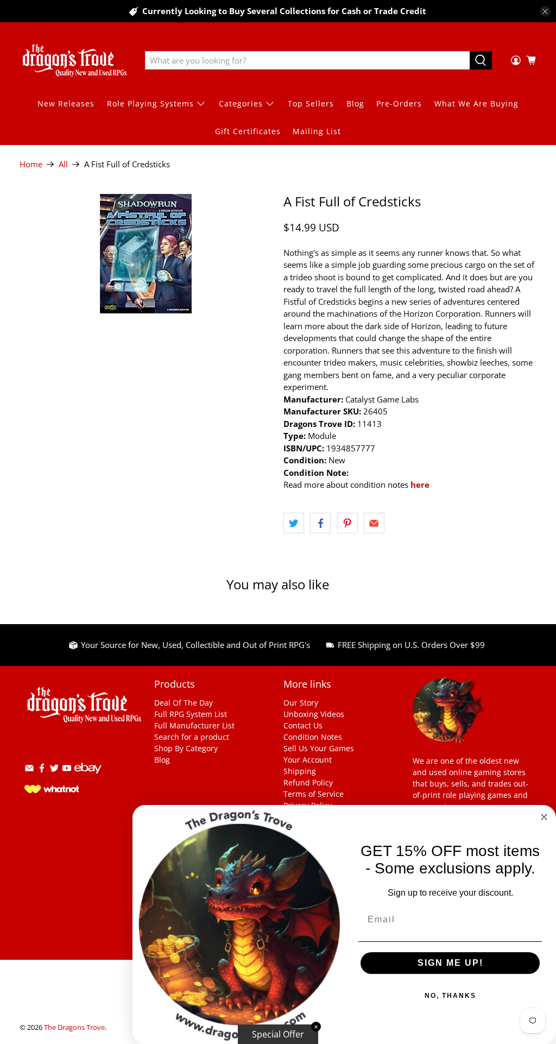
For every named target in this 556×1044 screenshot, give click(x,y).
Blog (355, 103)
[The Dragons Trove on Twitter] (54, 770)
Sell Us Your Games (318, 748)
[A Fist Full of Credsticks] (146, 253)
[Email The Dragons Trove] (29, 770)
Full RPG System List (190, 714)
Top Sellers (311, 103)
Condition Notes (312, 737)
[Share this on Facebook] (320, 523)
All (63, 164)
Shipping (299, 771)
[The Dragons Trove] (74, 60)
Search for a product (191, 737)
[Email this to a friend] (374, 523)
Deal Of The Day (183, 702)
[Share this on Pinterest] (347, 523)
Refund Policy (308, 782)
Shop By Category (186, 748)
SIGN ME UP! (450, 962)
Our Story (300, 702)
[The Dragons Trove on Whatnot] (51, 790)
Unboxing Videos (313, 714)
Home (31, 164)
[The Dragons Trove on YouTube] (67, 770)
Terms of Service (313, 794)
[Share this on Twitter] (293, 523)
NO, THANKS (450, 995)
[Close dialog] (544, 816)
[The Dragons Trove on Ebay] (88, 778)
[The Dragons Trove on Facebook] (42, 770)
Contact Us (303, 725)
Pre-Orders (399, 103)
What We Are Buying (476, 103)
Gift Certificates (248, 131)
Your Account (307, 759)
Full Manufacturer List (194, 725)
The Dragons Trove (74, 1027)
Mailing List (317, 131)
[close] (545, 11)
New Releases (65, 103)
